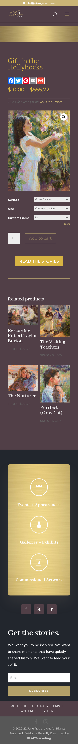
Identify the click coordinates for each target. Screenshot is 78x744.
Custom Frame (19, 218)
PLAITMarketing (39, 738)
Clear (67, 224)
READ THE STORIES (39, 261)
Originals (40, 706)
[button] (63, 117)
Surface (13, 200)
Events (47, 711)
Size (11, 209)
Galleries (28, 711)
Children (46, 102)
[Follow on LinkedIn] (52, 609)
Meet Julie (18, 706)
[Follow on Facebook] (26, 609)
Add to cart (40, 238)
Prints (58, 102)
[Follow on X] (39, 609)
